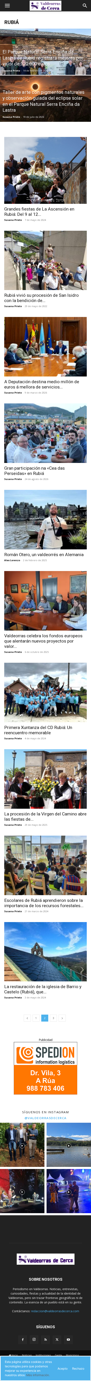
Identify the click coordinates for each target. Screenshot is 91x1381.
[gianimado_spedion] (45, 1093)
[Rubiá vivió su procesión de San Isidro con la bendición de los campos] (45, 260)
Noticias (27, 1355)
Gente (58, 1355)
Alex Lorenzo (12, 560)
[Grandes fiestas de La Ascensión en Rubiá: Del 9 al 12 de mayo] (45, 170)
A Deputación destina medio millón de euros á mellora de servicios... (41, 384)
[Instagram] (34, 1339)
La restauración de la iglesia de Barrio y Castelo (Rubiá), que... (42, 989)
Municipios (72, 1355)
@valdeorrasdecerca (46, 1118)
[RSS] (45, 1340)
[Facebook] (22, 1340)
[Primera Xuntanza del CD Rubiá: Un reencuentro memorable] (45, 692)
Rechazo (78, 1368)
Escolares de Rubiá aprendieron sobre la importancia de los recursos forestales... (44, 903)
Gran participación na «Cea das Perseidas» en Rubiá (34, 471)
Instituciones (43, 1355)
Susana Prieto (11, 70)
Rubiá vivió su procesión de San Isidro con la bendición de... (41, 298)
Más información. (38, 1375)
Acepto (63, 1368)
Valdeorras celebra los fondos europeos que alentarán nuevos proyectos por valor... (43, 641)
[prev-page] (27, 1018)
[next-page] (62, 1018)
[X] (57, 1340)
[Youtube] (68, 1340)
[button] (7, 5)
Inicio (15, 1355)
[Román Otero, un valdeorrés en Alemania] (45, 519)
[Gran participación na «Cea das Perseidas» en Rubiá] (45, 433)
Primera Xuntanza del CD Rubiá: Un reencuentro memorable (38, 730)
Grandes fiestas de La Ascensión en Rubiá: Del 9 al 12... (39, 212)
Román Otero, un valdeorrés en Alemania (44, 554)
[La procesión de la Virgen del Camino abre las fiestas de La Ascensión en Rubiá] (45, 779)
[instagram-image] (22, 1145)
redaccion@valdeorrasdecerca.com (55, 1311)
